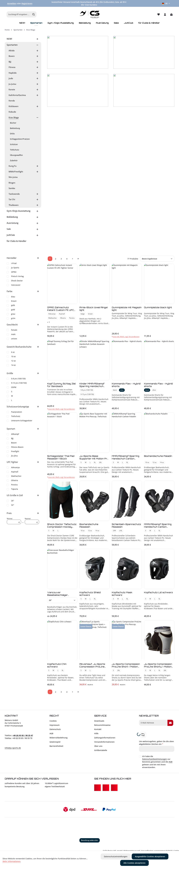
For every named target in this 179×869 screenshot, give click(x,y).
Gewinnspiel (55, 742)
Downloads (99, 721)
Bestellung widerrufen (89, 840)
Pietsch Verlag (17, 276)
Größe (10, 373)
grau (13, 314)
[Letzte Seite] (78, 258)
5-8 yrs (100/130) (18, 378)
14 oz (13, 365)
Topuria (14, 489)
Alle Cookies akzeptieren (134, 863)
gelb (13, 305)
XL (95, 462)
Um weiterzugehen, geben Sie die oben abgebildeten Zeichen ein (156, 742)
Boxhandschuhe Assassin (88, 525)
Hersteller (12, 258)
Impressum (54, 725)
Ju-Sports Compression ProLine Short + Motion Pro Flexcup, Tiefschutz (126, 665)
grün (13, 318)
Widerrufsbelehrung (58, 737)
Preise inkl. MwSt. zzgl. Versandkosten (125, 336)
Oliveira (14, 480)
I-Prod (14, 263)
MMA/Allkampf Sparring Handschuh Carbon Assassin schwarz (158, 525)
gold (13, 309)
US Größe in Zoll (15, 495)
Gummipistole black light (158, 307)
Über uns (98, 746)
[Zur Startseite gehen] (90, 14)
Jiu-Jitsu (14, 455)
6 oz (13, 352)
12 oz (13, 360)
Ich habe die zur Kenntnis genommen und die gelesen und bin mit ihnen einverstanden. (157, 762)
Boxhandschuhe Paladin (158, 456)
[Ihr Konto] (165, 14)
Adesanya (15, 467)
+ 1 (48, 322)
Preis (9, 513)
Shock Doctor (17, 280)
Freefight (15, 451)
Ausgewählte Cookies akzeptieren (150, 856)
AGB (51, 733)
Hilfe (96, 733)
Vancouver (15, 285)
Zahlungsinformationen (104, 737)
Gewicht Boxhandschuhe (19, 346)
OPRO (13, 272)
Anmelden (11, 3)
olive (122, 390)
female (14, 330)
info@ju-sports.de (13, 748)
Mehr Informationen (11, 861)
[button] (37, 39)
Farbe (9, 291)
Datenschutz (55, 729)
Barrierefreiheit (56, 746)
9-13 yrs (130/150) (19, 383)
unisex (14, 338)
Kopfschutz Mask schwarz (122, 593)
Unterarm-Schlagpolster (21, 420)
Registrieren (26, 3)
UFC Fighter (12, 462)
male (13, 334)
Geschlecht (12, 324)
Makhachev (16, 476)
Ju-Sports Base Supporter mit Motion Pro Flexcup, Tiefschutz (94, 457)
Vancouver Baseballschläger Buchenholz (57, 593)
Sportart (11, 428)
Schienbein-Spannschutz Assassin (126, 525)
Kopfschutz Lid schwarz (158, 592)
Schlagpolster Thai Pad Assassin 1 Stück (60, 457)
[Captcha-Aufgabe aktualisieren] (143, 735)
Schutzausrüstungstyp (18, 406)
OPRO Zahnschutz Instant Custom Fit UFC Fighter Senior (60, 308)
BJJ (12, 438)
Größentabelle (100, 750)
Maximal (31, 521)
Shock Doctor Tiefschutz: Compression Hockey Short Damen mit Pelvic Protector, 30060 (62, 525)
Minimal (13, 521)
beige (83, 314)
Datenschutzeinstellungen (115, 856)
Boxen (14, 442)
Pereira (14, 484)
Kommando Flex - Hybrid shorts (126, 385)
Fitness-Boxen (17, 447)
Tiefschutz (15, 416)
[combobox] (19, 14)
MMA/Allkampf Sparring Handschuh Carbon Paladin (125, 457)
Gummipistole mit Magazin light (127, 308)
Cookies (53, 721)
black (115, 390)
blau (13, 296)
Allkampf (15, 434)
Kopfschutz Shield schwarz (90, 593)
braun (14, 301)
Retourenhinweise (102, 725)
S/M (114, 531)
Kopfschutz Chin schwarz (56, 665)
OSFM (13, 387)
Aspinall (14, 471)
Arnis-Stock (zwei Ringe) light (93, 308)
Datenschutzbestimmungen (154, 759)
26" (12, 500)
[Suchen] (33, 14)
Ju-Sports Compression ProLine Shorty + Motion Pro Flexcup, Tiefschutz (158, 665)
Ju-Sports (15, 267)
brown (90, 314)
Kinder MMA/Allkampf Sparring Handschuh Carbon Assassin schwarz (91, 385)
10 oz (13, 356)
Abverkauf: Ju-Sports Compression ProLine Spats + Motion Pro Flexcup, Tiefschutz (92, 665)
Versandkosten (147, 850)
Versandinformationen (104, 742)
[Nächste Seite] (72, 258)
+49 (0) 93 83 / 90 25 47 (22, 735)
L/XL (120, 531)
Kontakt (97, 729)
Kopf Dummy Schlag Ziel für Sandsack (61, 385)
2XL (100, 462)
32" (12, 505)
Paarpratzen (16, 412)
